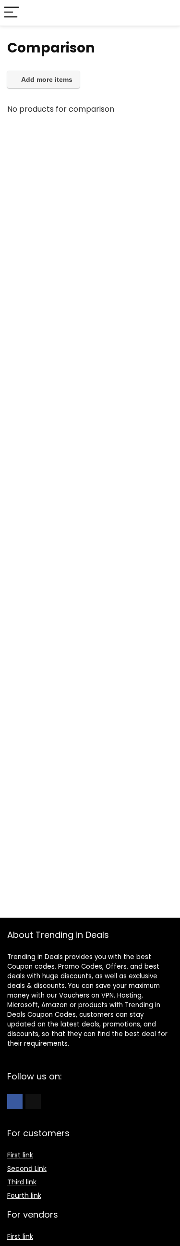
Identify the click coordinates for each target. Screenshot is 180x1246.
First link (20, 1155)
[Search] (165, 13)
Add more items (46, 79)
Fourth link (24, 1195)
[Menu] (11, 13)
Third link (21, 1182)
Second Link (27, 1168)
